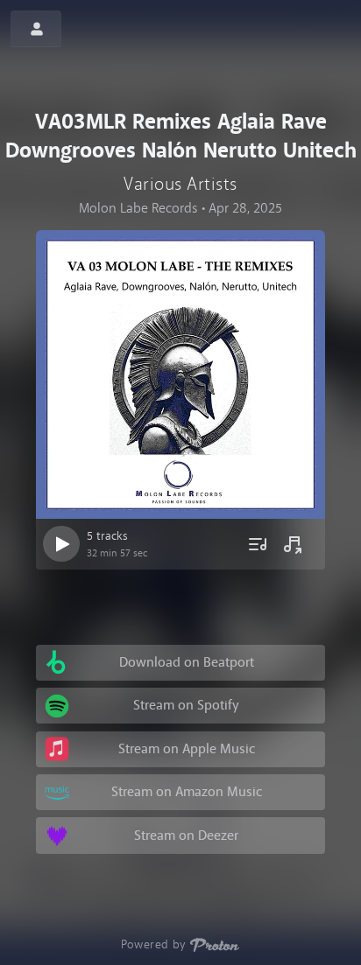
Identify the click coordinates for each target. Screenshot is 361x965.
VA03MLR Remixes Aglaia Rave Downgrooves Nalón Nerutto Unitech (181, 136)
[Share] (292, 544)
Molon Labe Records (138, 208)
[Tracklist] (256, 544)
